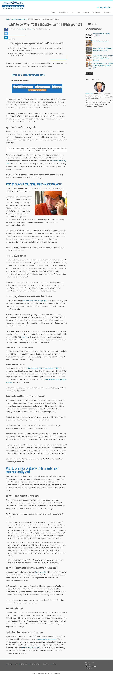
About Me (107, 12)
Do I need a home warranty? (101, 41)
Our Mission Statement (35, 664)
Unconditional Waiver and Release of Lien (43, 368)
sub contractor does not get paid (34, 300)
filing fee (24, 337)
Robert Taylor (29, 29)
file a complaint (40, 572)
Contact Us (9, 664)
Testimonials (96, 12)
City (36, 85)
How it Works (63, 12)
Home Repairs (21, 29)
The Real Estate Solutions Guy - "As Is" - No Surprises (48, 673)
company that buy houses (46, 639)
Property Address (18, 85)
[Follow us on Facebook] (31, 8)
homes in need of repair (31, 648)
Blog (72, 12)
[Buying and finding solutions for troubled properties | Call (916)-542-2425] (13, 5)
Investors (55, 664)
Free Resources (82, 12)
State (54, 85)
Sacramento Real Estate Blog (18, 19)
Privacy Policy (46, 664)
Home (53, 12)
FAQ (16, 664)
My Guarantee (23, 664)
